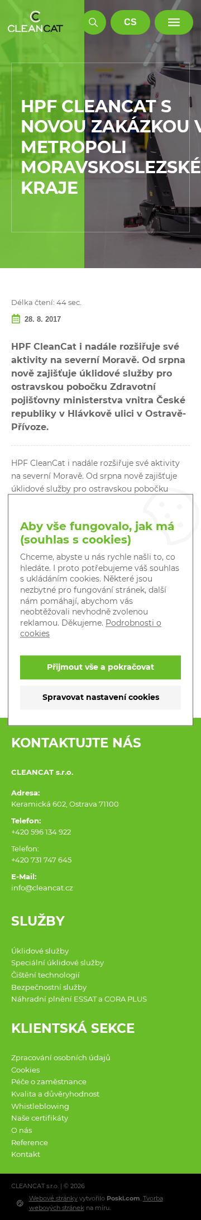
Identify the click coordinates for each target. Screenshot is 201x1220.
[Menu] (174, 22)
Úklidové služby (40, 950)
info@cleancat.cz (42, 887)
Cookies (25, 1069)
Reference (29, 1142)
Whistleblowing (40, 1106)
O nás (21, 1130)
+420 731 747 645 (41, 859)
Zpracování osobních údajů (61, 1057)
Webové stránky (53, 1198)
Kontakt (25, 1154)
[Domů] (35, 22)
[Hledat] (93, 22)
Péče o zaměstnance (49, 1081)
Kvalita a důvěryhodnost (55, 1093)
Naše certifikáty (39, 1117)
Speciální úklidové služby (57, 962)
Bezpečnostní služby (49, 987)
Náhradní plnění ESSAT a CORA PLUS (79, 998)
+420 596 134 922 (41, 831)
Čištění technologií (45, 974)
